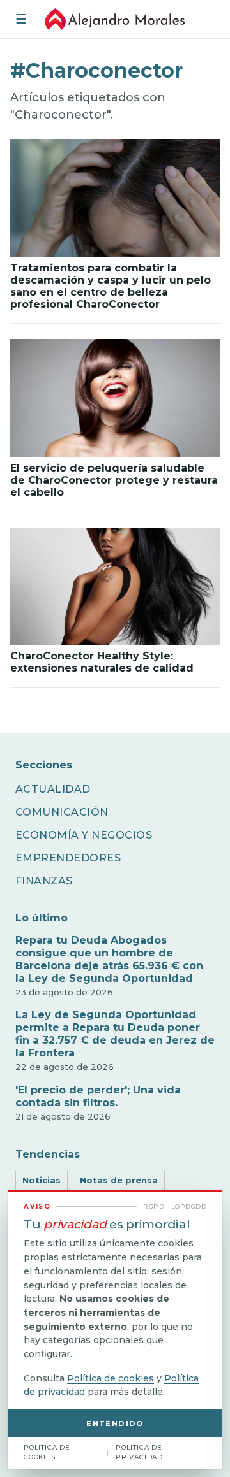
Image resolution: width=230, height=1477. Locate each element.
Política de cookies (110, 1378)
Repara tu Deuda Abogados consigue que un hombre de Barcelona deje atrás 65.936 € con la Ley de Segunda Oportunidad (109, 959)
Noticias (41, 1180)
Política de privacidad (139, 1452)
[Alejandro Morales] (115, 19)
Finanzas (44, 881)
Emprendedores (68, 858)
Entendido (114, 1423)
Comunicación (62, 812)
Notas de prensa (119, 1180)
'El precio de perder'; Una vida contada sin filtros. (98, 1096)
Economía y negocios (83, 835)
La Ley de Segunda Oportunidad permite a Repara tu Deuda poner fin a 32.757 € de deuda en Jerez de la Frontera (115, 1034)
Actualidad (53, 789)
